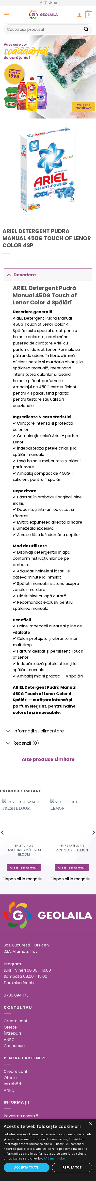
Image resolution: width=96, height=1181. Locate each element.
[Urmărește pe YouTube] (55, 3)
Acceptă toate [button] (26, 1167)
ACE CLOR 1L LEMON (72, 850)
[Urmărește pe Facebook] (40, 3)
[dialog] (48, 1150)
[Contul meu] (79, 14)
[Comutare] (8, 274)
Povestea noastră (21, 1116)
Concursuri (14, 1046)
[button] (7, 15)
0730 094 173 (16, 995)
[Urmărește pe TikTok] (50, 3)
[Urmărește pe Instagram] (45, 3)
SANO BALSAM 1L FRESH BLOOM (24, 852)
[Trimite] (86, 29)
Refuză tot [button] (72, 1167)
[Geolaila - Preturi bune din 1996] (43, 14)
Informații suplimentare (39, 731)
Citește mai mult (24, 868)
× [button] (90, 1124)
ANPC (9, 1039)
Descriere (25, 275)
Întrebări (12, 1033)
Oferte (10, 1027)
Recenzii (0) (26, 743)
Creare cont (16, 1021)
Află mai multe (54, 1158)
